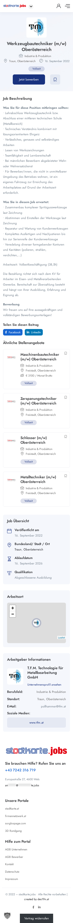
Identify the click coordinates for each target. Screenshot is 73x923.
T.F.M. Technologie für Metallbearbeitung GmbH (45, 672)
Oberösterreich (26, 61)
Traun (12, 61)
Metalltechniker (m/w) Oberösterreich (38, 479)
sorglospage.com (15, 823)
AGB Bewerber (14, 857)
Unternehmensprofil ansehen (44, 685)
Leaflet (61, 637)
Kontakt (9, 864)
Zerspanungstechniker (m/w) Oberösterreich (38, 401)
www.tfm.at (36, 722)
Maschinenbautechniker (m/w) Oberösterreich (39, 357)
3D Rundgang (13, 831)
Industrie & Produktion (38, 56)
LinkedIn (35, 332)
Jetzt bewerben (29, 79)
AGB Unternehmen (16, 849)
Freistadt (31, 370)
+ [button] (12, 608)
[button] (7, 915)
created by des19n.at (36, 899)
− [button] (12, 614)
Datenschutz (12, 872)
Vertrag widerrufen (36, 918)
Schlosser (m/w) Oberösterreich (33, 440)
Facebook (14, 332)
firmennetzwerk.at (15, 816)
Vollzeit (36, 69)
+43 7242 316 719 (20, 770)
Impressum (11, 879)
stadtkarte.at (12, 809)
